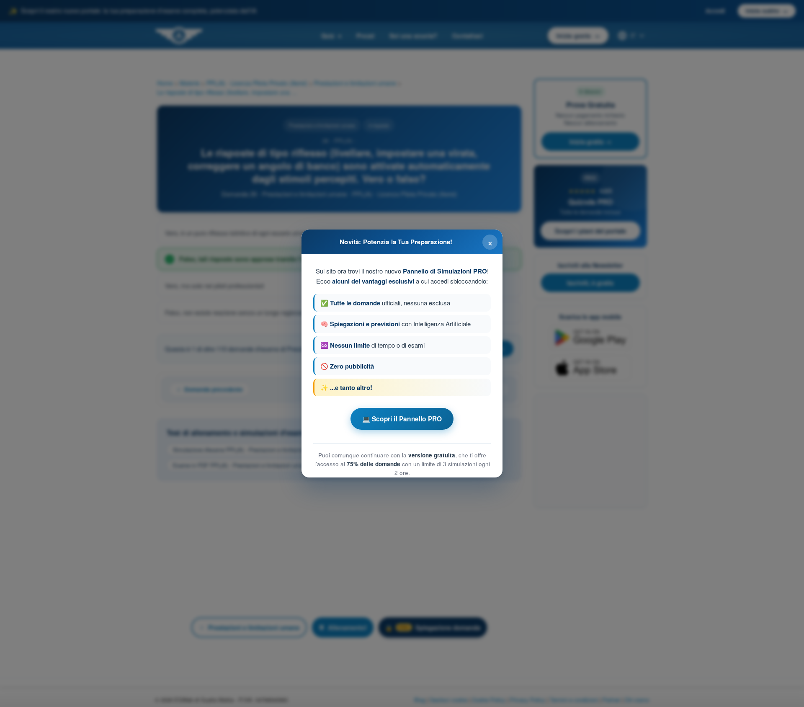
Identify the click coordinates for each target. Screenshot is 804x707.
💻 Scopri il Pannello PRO (402, 418)
